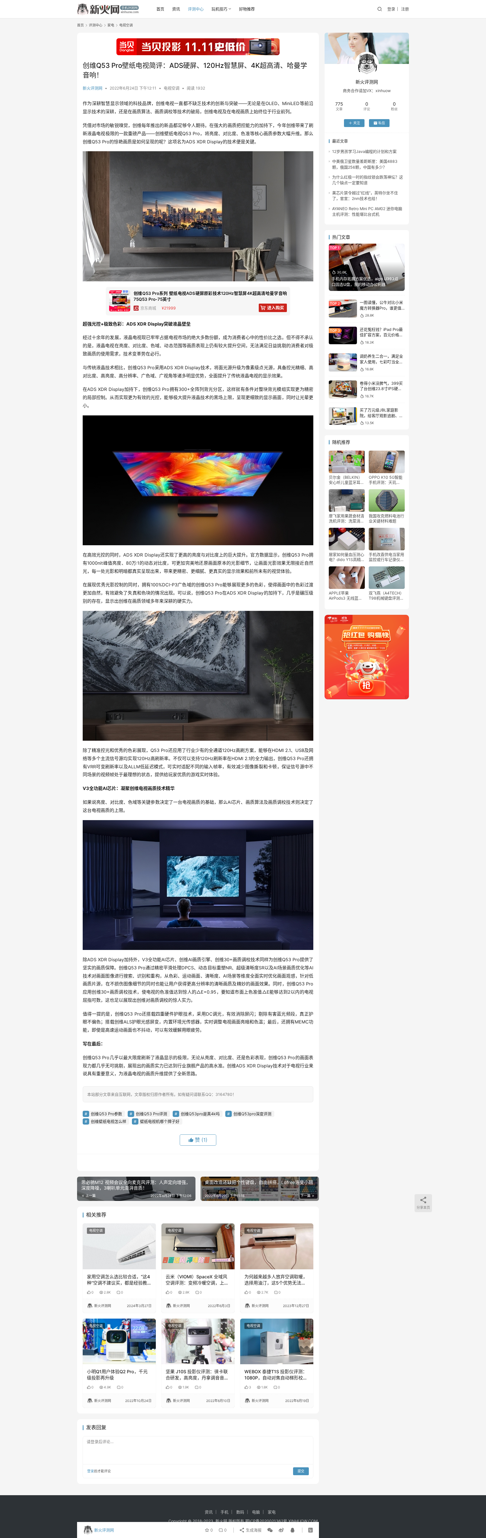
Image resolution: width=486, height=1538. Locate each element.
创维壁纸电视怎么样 (108, 1121)
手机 (224, 1512)
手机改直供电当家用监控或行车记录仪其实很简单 (386, 557)
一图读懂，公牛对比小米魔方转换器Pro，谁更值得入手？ (381, 308)
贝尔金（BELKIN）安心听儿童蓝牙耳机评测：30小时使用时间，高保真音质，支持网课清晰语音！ (346, 480)
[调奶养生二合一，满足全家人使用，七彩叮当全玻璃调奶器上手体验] (343, 362)
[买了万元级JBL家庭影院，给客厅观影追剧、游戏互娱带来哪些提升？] (343, 416)
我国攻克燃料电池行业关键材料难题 (386, 518)
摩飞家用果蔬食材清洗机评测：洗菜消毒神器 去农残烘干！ (346, 518)
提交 (301, 1471)
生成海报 (253, 1530)
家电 (272, 1512)
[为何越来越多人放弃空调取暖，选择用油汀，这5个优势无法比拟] (276, 1246)
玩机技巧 (219, 8)
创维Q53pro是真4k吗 (200, 1113)
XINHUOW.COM (303, 1521)
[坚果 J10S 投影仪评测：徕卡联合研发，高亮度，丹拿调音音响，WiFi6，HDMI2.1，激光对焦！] (198, 1341)
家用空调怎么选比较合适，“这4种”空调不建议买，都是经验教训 (118, 1280)
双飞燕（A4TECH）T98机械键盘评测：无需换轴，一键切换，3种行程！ (386, 596)
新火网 (221, 1521)
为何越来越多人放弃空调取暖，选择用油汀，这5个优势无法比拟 (275, 1280)
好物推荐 (247, 8)
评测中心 (196, 8)
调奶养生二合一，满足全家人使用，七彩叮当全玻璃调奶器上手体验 (381, 362)
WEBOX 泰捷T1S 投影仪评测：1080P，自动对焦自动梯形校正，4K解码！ (275, 1375)
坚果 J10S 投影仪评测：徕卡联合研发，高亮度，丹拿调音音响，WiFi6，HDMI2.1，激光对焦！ (197, 1375)
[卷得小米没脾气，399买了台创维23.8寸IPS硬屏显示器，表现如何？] (343, 389)
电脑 (256, 1512)
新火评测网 (92, 88)
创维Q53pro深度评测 (252, 1113)
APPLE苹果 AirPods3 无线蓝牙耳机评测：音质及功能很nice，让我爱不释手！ (346, 596)
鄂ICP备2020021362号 (266, 1521)
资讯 (176, 8)
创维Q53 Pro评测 (151, 1113)
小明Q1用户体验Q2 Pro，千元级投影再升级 (117, 1375)
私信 (381, 123)
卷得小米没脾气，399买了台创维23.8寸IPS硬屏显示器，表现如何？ (381, 389)
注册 (405, 8)
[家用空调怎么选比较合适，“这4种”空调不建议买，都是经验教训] (119, 1246)
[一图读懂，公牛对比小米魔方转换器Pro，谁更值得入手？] (343, 308)
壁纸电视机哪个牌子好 (159, 1121)
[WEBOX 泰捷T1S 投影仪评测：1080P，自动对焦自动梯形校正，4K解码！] (276, 1341)
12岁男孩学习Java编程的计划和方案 (364, 151)
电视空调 (171, 88)
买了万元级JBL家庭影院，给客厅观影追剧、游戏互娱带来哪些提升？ (381, 415)
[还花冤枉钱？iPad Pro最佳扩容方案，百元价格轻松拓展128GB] (343, 335)
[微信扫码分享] (270, 1530)
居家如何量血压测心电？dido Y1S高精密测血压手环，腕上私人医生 (347, 557)
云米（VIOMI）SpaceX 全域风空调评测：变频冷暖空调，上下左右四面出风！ (197, 1280)
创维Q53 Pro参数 (106, 1113)
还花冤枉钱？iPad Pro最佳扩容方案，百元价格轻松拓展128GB (381, 335)
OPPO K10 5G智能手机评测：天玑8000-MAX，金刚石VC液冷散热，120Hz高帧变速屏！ (387, 480)
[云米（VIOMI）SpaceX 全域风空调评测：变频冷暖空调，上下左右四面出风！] (198, 1246)
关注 (356, 123)
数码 (240, 1512)
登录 (391, 8)
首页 (160, 8)
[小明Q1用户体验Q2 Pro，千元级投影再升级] (119, 1341)
